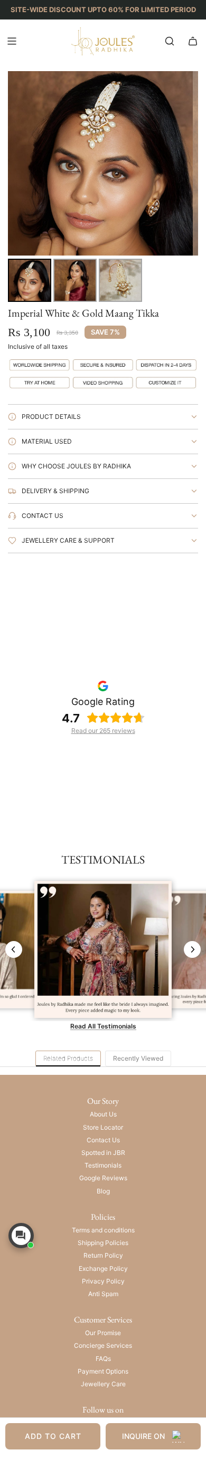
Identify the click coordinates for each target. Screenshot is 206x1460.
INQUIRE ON (143, 1436)
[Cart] (192, 41)
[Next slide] (192, 949)
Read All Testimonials (103, 1026)
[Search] (169, 41)
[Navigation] (11, 41)
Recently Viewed (138, 1058)
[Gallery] (103, 188)
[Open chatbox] (21, 1235)
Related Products (68, 1058)
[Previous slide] (13, 949)
